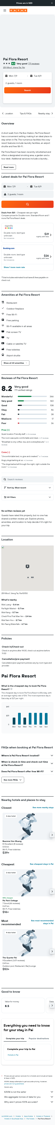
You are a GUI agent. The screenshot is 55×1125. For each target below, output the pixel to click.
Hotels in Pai (13, 1055)
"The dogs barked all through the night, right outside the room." (25, 465)
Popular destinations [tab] (39, 1038)
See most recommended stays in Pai (42, 922)
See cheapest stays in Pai (42, 864)
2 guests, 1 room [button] (14, 83)
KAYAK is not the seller (15, 1091)
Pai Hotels (30, 1119)
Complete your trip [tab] (15, 1038)
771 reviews (33, 63)
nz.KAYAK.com (7, 1116)
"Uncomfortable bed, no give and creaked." (24, 456)
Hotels (18, 1116)
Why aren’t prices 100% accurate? (21, 1101)
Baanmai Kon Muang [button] (12, 841)
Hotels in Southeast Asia (13, 1119)
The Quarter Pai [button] (10, 957)
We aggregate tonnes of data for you (22, 1096)
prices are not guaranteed (14, 1084)
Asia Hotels (28, 1116)
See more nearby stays (43, 807)
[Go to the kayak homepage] (18, 10)
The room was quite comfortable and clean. (25, 438)
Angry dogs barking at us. (17, 460)
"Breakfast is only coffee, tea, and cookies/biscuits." (25, 443)
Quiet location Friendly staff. (18, 434)
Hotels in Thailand (43, 1116)
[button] (52, 3)
